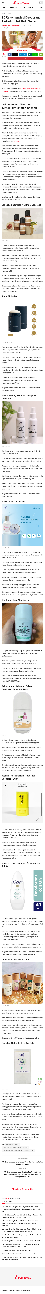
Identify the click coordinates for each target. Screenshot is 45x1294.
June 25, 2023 (26, 25)
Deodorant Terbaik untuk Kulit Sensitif (15, 1147)
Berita (4, 8)
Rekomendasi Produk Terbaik (12, 1150)
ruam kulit (16, 141)
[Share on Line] (35, 54)
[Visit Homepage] (21, 2)
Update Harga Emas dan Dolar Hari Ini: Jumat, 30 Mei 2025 (21, 1241)
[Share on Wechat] (41, 54)
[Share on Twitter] (15, 54)
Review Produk (29, 1150)
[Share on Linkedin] (21, 54)
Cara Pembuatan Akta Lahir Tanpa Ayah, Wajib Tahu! (19, 1254)
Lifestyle (32, 8)
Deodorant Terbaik (12, 1144)
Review (9, 13)
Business (13, 8)
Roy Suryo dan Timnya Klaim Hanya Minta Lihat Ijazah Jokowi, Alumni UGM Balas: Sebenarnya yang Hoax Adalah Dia (21, 1209)
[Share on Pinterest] (25, 58)
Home (3, 13)
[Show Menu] (3, 2)
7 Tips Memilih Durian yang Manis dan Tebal (16, 1250)
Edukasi (42, 8)
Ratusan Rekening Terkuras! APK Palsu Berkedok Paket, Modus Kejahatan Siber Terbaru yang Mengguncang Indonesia (20, 1223)
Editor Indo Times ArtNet (11, 25)
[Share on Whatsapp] (30, 54)
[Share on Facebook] (10, 54)
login (8, 1198)
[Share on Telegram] (25, 54)
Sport (22, 8)
